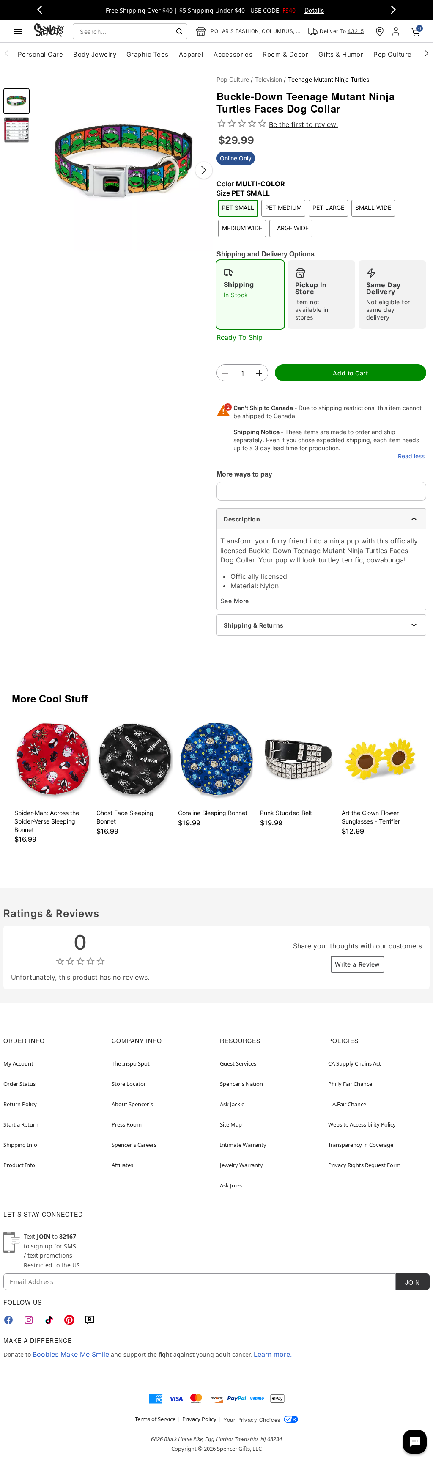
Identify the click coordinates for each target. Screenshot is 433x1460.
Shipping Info (20, 1145)
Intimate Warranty (243, 1145)
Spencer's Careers (134, 1145)
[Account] (396, 31)
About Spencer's (132, 1104)
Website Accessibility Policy (362, 1124)
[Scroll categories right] (426, 53)
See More (235, 600)
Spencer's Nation (241, 1084)
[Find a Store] (379, 31)
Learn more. (273, 1354)
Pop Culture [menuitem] (392, 54)
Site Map (231, 1124)
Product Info (19, 1165)
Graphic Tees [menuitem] (147, 54)
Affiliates (122, 1165)
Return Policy (20, 1104)
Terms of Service (155, 1419)
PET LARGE (328, 207)
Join (412, 1282)
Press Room (127, 1124)
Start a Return (20, 1124)
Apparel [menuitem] (191, 54)
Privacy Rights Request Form (364, 1165)
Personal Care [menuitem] (40, 54)
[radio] (250, 294)
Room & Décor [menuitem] (285, 54)
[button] (123, 162)
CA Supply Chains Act (354, 1063)
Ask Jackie (232, 1104)
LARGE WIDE (291, 227)
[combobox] (130, 31)
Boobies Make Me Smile (71, 1354)
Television (268, 79)
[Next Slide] (203, 170)
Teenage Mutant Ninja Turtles (328, 79)
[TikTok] (49, 1319)
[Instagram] (29, 1319)
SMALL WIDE (373, 207)
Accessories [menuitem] (233, 54)
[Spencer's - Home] (49, 31)
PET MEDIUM (283, 207)
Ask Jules (231, 1185)
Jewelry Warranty (241, 1165)
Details (314, 10)
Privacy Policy (199, 1419)
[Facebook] (8, 1319)
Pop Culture (232, 79)
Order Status (19, 1084)
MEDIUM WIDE (242, 227)
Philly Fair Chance (350, 1084)
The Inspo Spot (131, 1063)
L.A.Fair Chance (347, 1104)
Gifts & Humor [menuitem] (340, 54)
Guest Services (238, 1063)
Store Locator (129, 1084)
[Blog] (90, 1319)
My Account (18, 1063)
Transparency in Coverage (360, 1145)
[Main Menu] (17, 31)
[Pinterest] (69, 1319)
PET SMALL (238, 207)
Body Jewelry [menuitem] (94, 54)
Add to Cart (350, 373)
